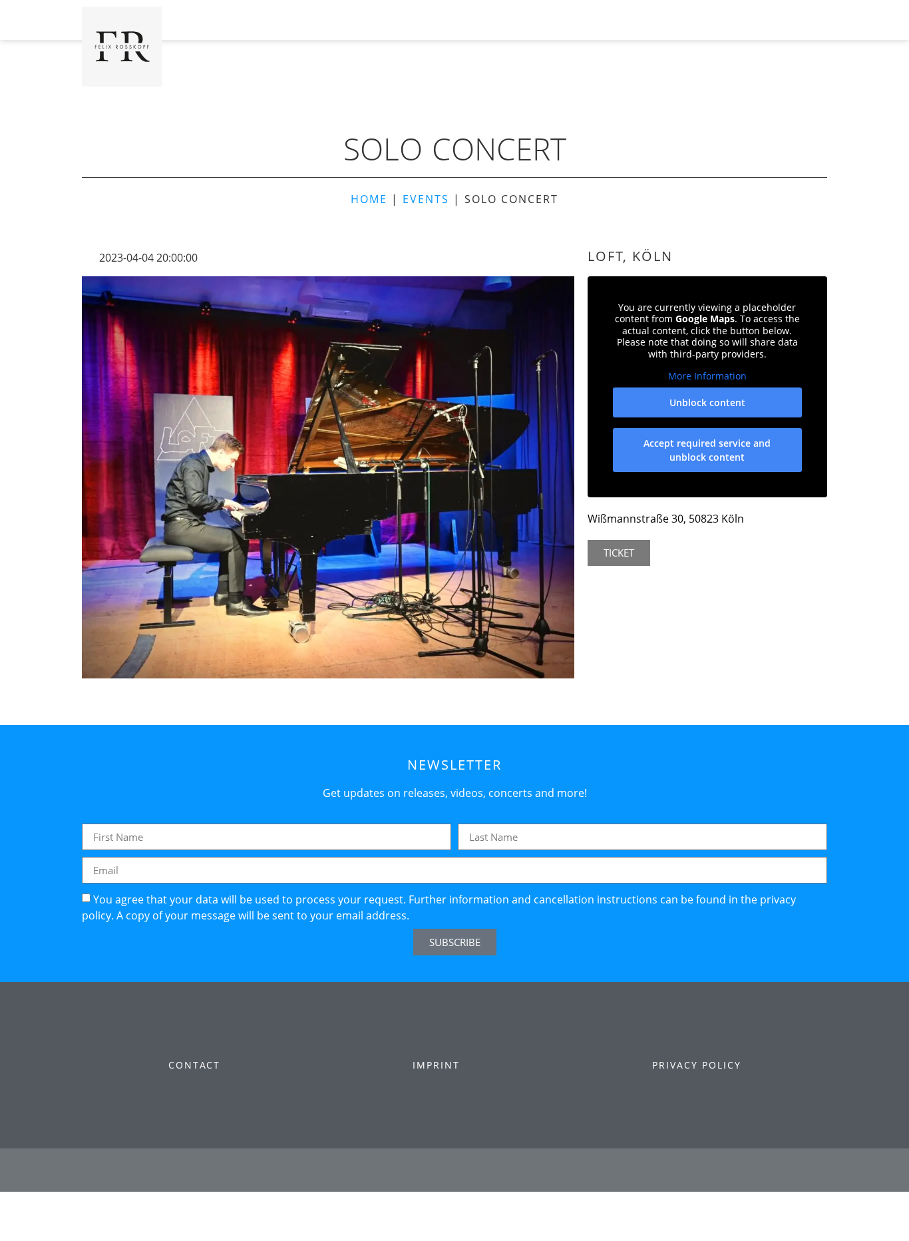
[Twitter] (402, 1170)
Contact (194, 1065)
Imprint (436, 1065)
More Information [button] (707, 376)
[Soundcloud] (543, 1170)
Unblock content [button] (707, 402)
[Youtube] (437, 1170)
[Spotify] (507, 1170)
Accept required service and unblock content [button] (707, 450)
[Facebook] (366, 1170)
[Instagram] (472, 1170)
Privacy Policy (696, 1065)
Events (426, 199)
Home (369, 199)
